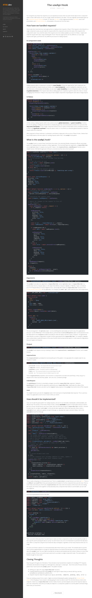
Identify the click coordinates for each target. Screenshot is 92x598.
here (82, 481)
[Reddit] (12, 36)
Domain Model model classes (34, 289)
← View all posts (57, 593)
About (4, 29)
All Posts (5, 26)
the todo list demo (40, 21)
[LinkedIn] (10, 36)
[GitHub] (5, 36)
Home (4, 24)
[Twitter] (3, 36)
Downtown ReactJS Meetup (36, 19)
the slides (76, 19)
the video (56, 19)
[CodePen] (8, 36)
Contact (5, 31)
